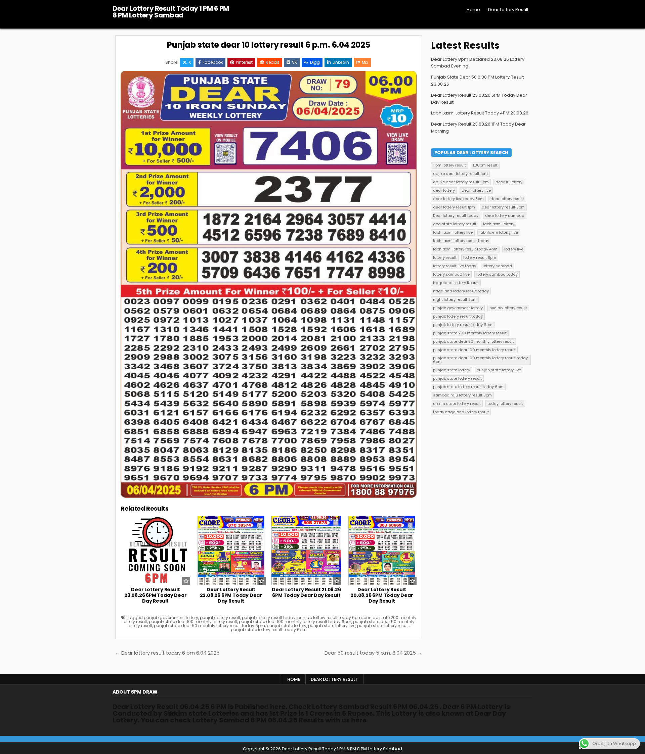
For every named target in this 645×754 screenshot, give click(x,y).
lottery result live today (454, 266)
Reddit (272, 62)
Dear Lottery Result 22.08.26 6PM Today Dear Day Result (231, 595)
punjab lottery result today (269, 617)
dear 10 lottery (509, 182)
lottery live (513, 249)
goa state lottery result (454, 224)
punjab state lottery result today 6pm (269, 629)
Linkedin (341, 62)
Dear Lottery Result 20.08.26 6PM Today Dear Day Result (381, 595)
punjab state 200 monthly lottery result (470, 333)
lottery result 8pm (479, 257)
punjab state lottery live (331, 625)
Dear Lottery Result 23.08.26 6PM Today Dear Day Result (155, 595)
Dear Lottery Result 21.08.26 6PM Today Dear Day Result (306, 592)
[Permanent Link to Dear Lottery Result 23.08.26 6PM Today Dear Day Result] (155, 550)
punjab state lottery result (383, 625)
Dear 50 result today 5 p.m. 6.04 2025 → (373, 653)
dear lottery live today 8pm (458, 198)
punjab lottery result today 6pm (329, 617)
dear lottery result (507, 198)
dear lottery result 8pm (503, 207)
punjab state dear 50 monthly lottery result (473, 341)
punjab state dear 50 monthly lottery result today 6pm (209, 625)
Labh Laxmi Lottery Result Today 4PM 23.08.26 (479, 113)
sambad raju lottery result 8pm (462, 395)
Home (473, 9)
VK (294, 62)
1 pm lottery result (449, 165)
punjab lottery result (220, 617)
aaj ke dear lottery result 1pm (460, 173)
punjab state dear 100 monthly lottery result (193, 621)
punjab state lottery (286, 625)
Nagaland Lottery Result (456, 282)
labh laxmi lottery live (453, 232)
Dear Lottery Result (508, 9)
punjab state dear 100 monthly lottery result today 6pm (295, 621)
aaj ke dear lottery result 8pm (461, 182)
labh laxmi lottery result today (461, 240)
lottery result (445, 257)
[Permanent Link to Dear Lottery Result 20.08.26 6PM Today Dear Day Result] (382, 550)
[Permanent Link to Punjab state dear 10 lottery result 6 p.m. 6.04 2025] (269, 284)
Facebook (213, 62)
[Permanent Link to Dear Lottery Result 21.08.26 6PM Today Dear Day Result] (306, 550)
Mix (365, 62)
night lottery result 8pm (455, 299)
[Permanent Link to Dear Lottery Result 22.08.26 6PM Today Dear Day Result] (231, 550)
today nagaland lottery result (461, 412)
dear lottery (444, 190)
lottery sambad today (497, 274)
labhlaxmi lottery (498, 224)
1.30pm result (485, 165)
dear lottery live (476, 190)
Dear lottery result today (455, 215)
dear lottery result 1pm (454, 207)
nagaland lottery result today (461, 291)
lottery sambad (497, 266)
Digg (315, 62)
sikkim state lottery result (457, 403)
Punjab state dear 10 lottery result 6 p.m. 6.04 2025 (268, 44)
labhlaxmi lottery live (498, 232)
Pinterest (244, 62)
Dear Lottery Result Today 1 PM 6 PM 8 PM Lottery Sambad (171, 12)
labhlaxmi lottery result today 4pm (465, 249)
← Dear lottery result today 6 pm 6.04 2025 (167, 653)
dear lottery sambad (504, 215)
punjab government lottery (171, 617)
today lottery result (505, 403)
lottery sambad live (451, 274)
